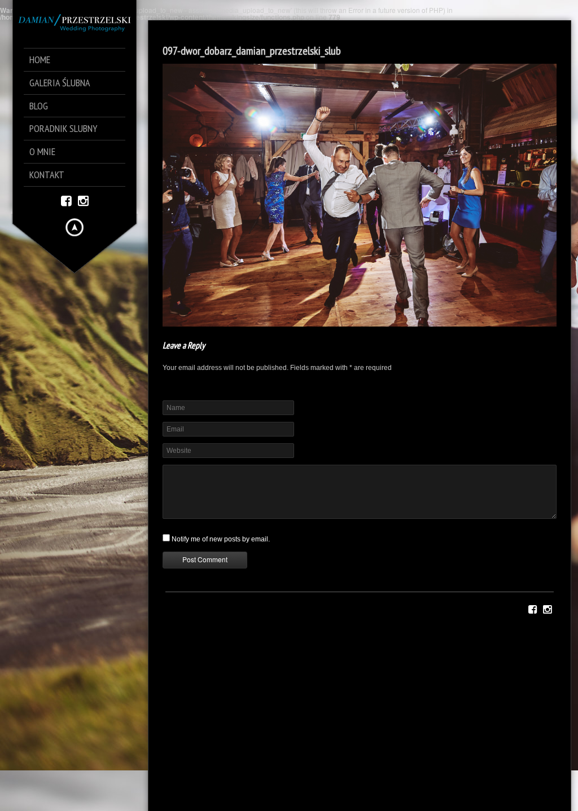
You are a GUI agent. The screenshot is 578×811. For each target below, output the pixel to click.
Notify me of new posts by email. (221, 539)
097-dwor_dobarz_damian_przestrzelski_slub (252, 50)
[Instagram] (83, 200)
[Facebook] (66, 200)
